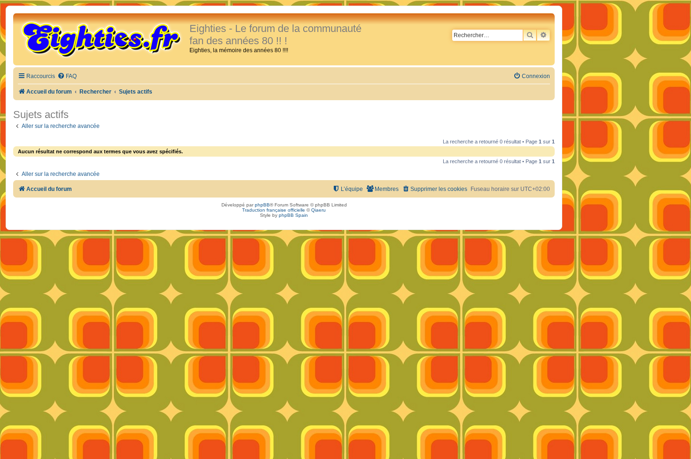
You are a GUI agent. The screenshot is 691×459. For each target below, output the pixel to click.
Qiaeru (318, 210)
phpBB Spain (293, 215)
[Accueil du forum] (102, 39)
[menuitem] (67, 76)
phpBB (262, 204)
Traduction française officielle (273, 210)
